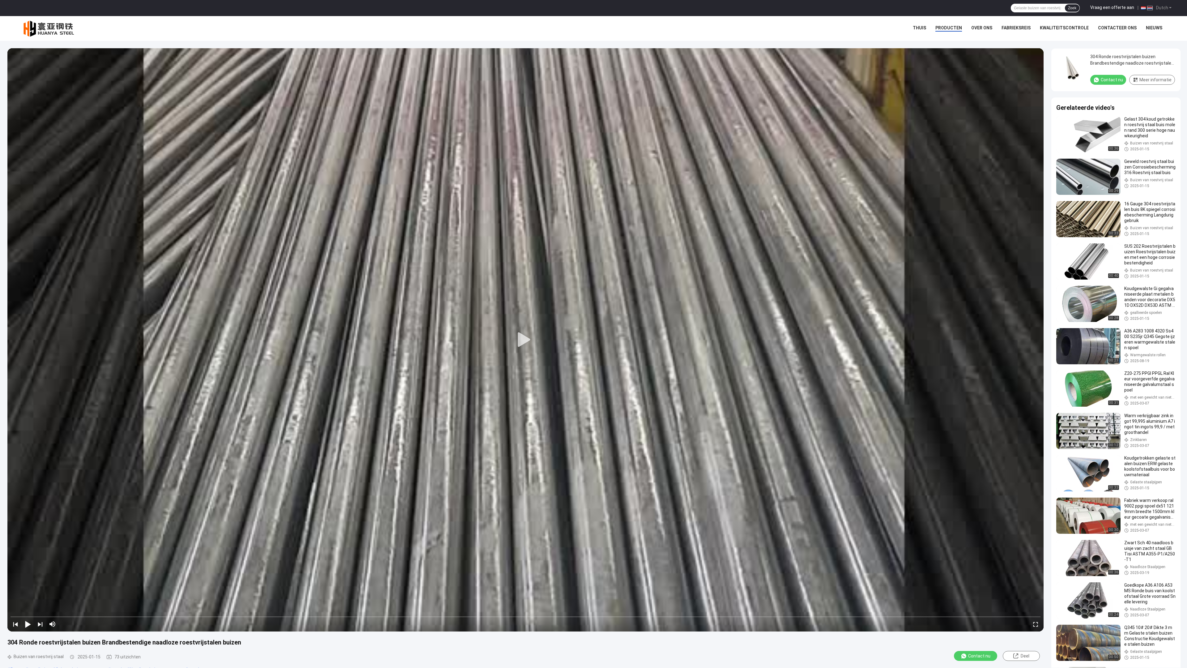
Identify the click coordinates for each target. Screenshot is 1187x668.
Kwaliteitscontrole (1064, 27)
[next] (40, 624)
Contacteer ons (1117, 27)
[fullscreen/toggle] (1035, 624)
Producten (948, 27)
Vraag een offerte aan (1112, 7)
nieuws (1154, 27)
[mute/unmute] (52, 624)
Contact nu (979, 655)
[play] (525, 340)
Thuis (919, 27)
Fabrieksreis (1016, 27)
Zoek (1072, 8)
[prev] (15, 624)
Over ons (981, 27)
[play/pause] (28, 624)
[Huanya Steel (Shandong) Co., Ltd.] (49, 28)
